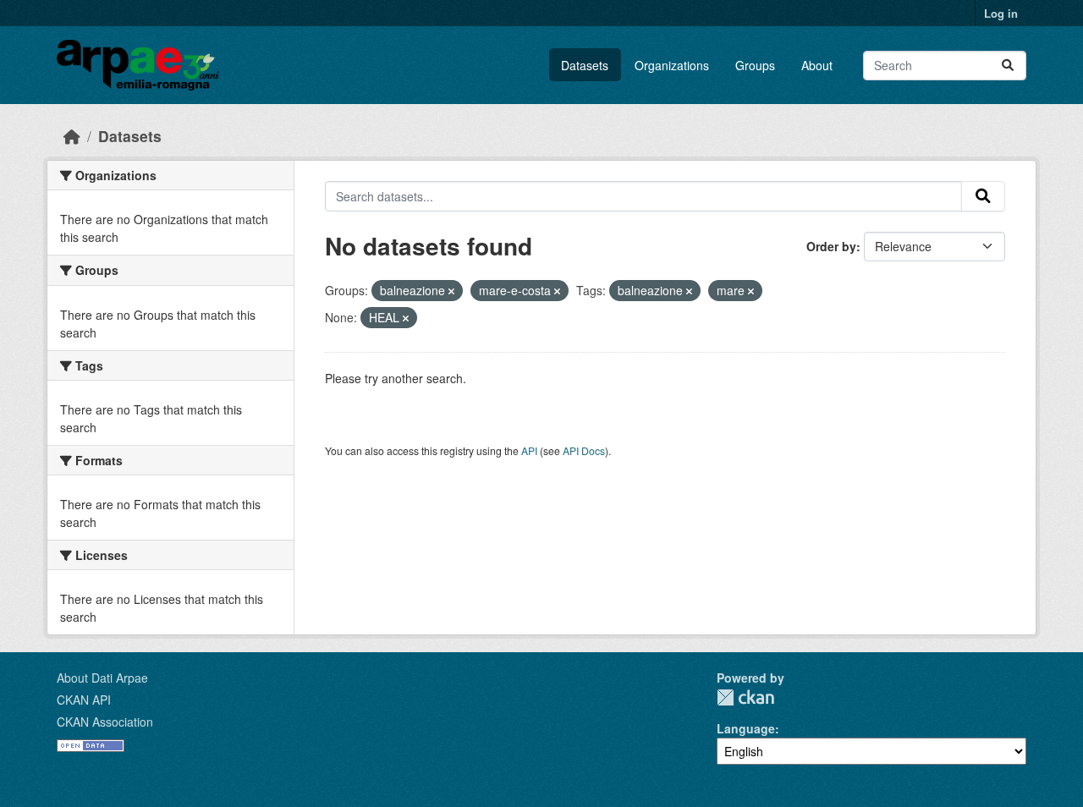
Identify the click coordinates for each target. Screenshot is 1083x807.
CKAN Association (105, 721)
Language (746, 728)
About (817, 65)
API (529, 450)
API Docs (584, 450)
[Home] (71, 135)
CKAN (745, 697)
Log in (1001, 13)
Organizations (672, 65)
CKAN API (84, 699)
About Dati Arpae (102, 677)
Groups (755, 65)
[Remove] (451, 291)
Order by (831, 246)
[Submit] (1008, 65)
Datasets (584, 65)
